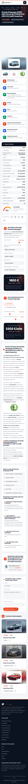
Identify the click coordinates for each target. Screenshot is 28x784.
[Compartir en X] (15, 217)
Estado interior (8, 253)
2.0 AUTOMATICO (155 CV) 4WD (10, 9)
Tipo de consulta (8, 601)
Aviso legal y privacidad (8, 780)
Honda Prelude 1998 (9, 637)
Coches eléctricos (6, 728)
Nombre (5, 582)
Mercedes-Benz (5, 751)
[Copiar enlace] (4, 220)
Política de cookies (17, 780)
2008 (18, 7)
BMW (3, 747)
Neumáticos (7, 260)
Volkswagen (4, 753)
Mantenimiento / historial (11, 266)
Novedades (4, 723)
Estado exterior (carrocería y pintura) (13, 246)
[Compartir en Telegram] (22, 217)
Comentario (6, 589)
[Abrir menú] (24, 2)
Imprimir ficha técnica (8, 22)
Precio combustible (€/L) (14, 316)
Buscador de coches (6, 721)
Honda (7, 7)
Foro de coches (5, 737)
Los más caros (5, 735)
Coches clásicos (5, 732)
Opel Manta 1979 (8, 688)
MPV (22, 7)
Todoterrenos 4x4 (6, 730)
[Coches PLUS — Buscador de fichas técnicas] (7, 2)
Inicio (3, 7)
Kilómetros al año (14, 311)
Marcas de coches (6, 725)
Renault (3, 758)
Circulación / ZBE (11, 307)
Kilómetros (14, 240)
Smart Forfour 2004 (9, 663)
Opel (3, 756)
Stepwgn (13, 7)
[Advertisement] (14, 43)
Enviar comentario (10, 609)
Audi (3, 749)
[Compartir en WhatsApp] (11, 217)
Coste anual (9, 303)
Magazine (4, 739)
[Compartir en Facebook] (18, 217)
